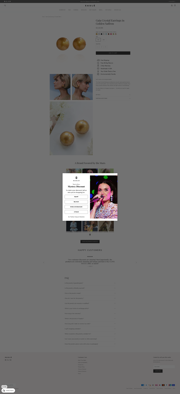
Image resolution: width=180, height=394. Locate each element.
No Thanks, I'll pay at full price (76, 217)
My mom (76, 202)
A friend (76, 212)
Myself (76, 196)
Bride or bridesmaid (76, 207)
